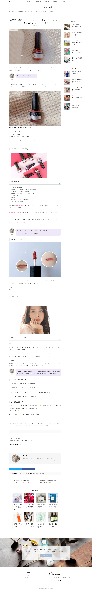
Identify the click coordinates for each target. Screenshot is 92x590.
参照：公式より (19, 337)
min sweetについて (46, 555)
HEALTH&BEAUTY (37, 1)
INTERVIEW (47, 1)
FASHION (28, 1)
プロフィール (55, 460)
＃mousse (23, 473)
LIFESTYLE (55, 1)
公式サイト (16, 444)
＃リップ (40, 473)
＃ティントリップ (35, 473)
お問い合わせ (27, 577)
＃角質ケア (44, 473)
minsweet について (28, 575)
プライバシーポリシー (28, 579)
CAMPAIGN (63, 1)
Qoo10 (42, 405)
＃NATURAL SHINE (28, 473)
